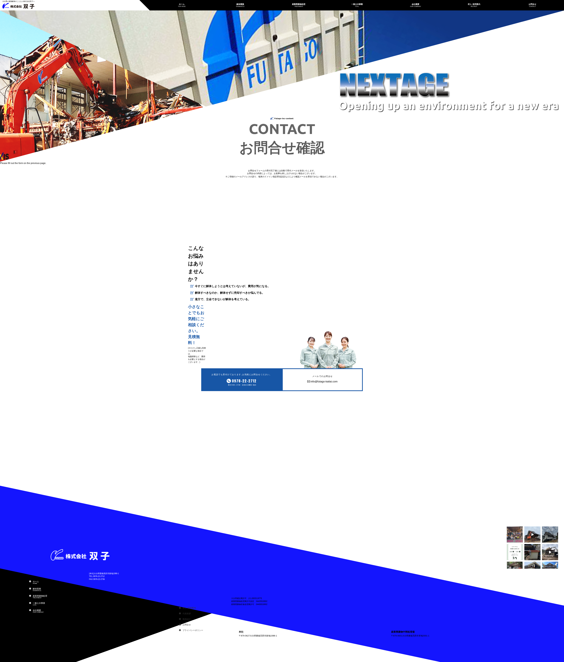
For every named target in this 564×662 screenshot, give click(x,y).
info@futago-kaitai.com (324, 381)
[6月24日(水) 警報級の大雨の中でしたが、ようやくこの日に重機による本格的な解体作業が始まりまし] (532, 534)
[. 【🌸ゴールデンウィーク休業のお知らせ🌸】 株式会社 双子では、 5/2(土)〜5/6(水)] (515, 552)
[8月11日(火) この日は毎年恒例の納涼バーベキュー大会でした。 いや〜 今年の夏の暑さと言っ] (515, 534)
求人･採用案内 (189, 608)
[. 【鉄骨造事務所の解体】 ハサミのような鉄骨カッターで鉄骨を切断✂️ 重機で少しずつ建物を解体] (550, 552)
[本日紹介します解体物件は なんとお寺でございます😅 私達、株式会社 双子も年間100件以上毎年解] (550, 534)
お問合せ (187, 625)
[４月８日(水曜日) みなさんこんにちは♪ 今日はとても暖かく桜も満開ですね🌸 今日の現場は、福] (532, 552)
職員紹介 (187, 619)
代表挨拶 (187, 613)
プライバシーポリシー (193, 630)
